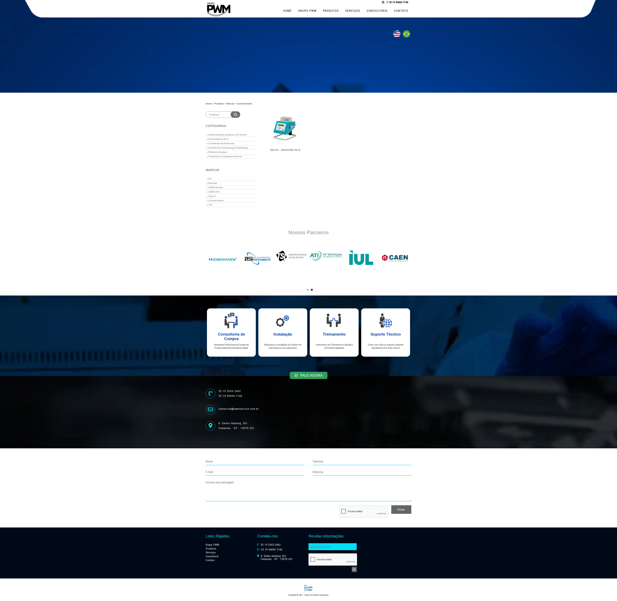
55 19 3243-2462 (271, 544)
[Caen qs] (222, 258)
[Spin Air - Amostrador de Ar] (285, 128)
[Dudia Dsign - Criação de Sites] (308, 588)
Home (287, 11)
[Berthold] (291, 251)
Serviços (352, 11)
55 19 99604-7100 (398, 2)
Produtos (331, 11)
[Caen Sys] (326, 258)
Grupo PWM (307, 11)
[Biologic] (394, 253)
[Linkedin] (383, 2)
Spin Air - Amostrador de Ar (285, 149)
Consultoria (377, 11)
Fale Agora (311, 375)
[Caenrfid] (257, 258)
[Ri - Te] (360, 254)
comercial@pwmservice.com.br (239, 408)
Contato (401, 11)
